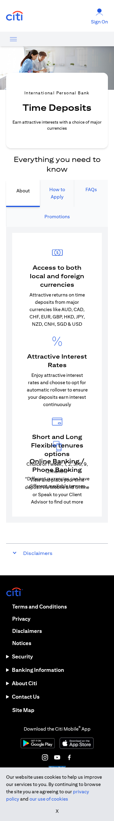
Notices (21, 643)
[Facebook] (69, 757)
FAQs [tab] (91, 189)
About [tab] (23, 191)
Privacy (21, 619)
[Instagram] (45, 757)
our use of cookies (48, 799)
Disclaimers (27, 631)
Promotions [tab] (57, 216)
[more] (13, 39)
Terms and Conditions (39, 606)
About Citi (24, 683)
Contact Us (26, 696)
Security (22, 656)
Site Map (23, 710)
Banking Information (38, 670)
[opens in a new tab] (14, 16)
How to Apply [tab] (57, 193)
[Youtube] (57, 757)
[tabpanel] (57, 375)
